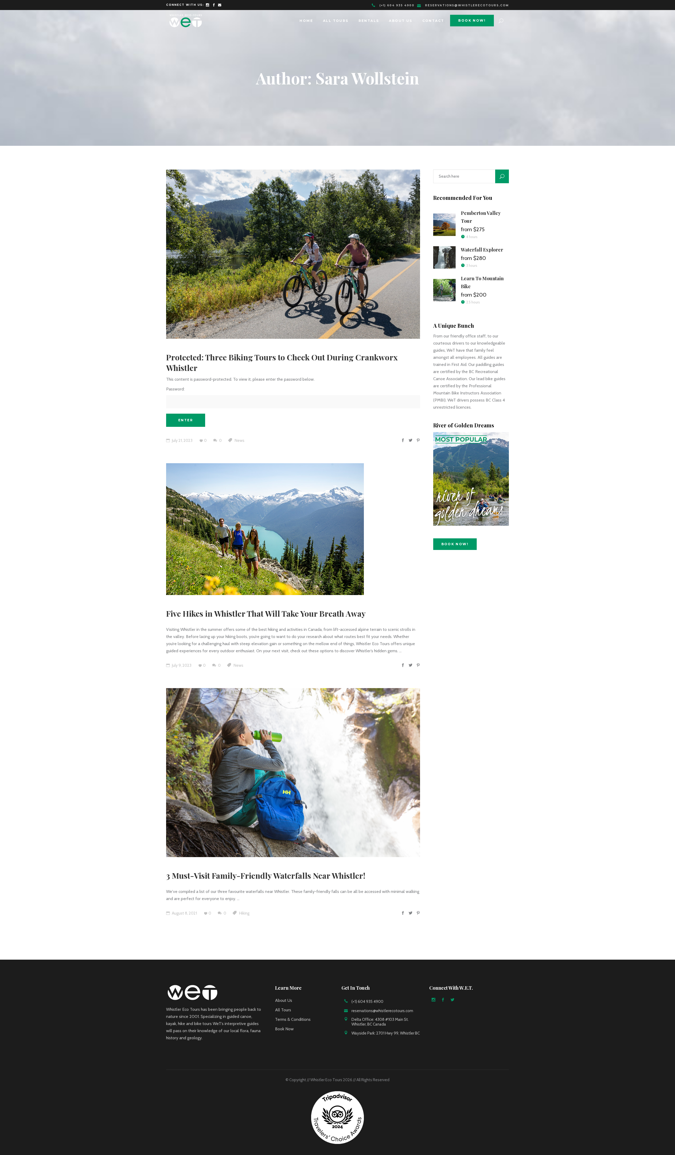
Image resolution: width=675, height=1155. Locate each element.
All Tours (283, 1009)
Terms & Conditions (293, 1019)
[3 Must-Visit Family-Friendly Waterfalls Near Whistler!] (293, 772)
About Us (283, 1000)
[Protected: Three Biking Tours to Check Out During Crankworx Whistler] (293, 254)
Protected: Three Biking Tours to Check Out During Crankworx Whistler (282, 362)
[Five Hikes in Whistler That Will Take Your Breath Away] (265, 529)
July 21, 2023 (181, 440)
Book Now (284, 1028)
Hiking (244, 913)
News (239, 440)
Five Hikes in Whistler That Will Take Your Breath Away (266, 613)
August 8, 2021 (184, 913)
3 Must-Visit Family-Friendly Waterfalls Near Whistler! (265, 875)
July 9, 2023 (181, 665)
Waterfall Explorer (482, 250)
